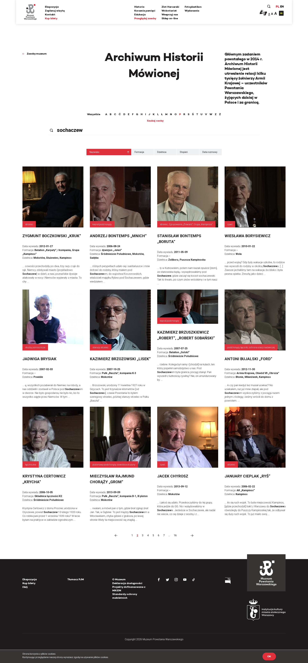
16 (175, 535)
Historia (139, 6)
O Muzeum (119, 579)
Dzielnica (161, 152)
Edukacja (139, 14)
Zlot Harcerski (170, 6)
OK (269, 656)
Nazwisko (94, 152)
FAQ (25, 587)
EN (282, 6)
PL (277, 6)
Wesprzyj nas (170, 14)
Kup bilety (51, 18)
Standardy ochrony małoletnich (124, 595)
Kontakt (50, 14)
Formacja (139, 152)
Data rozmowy (209, 152)
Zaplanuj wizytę (54, 10)
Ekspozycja (52, 6)
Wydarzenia (192, 10)
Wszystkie (93, 114)
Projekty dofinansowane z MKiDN (128, 588)
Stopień (184, 152)
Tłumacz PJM (75, 579)
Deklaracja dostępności (127, 583)
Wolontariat (169, 10)
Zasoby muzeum (37, 53)
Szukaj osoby (155, 120)
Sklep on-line (170, 18)
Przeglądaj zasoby (145, 18)
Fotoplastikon (193, 6)
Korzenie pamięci (144, 10)
